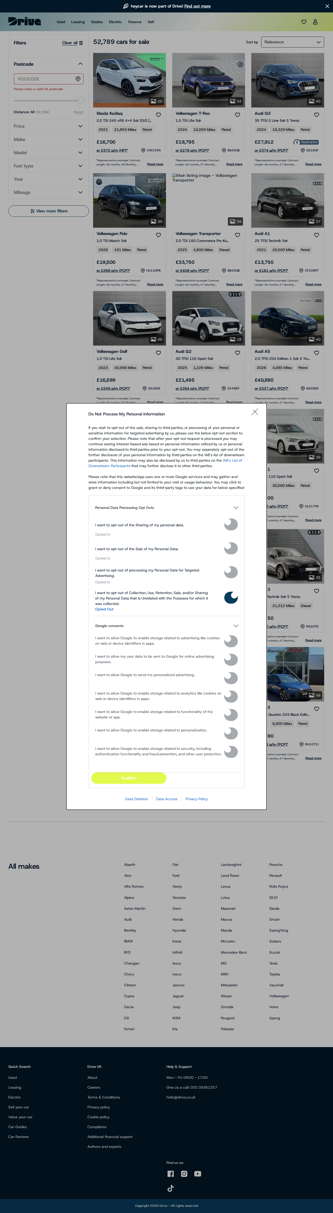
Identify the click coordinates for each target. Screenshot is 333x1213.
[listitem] (166, 507)
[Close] (256, 414)
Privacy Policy (196, 799)
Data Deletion (136, 799)
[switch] (231, 524)
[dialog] (166, 606)
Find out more (197, 6)
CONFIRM (128, 778)
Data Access (166, 799)
